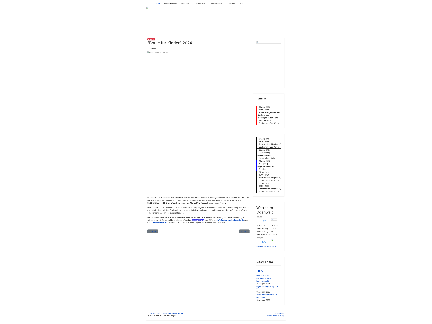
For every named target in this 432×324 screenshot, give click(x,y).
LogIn (242, 3)
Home (158, 3)
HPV (259, 271)
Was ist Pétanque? (170, 3)
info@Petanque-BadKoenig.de (173, 313)
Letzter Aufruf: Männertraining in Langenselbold (264, 278)
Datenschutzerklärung (275, 316)
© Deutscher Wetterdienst (266, 246)
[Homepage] (216, 21)
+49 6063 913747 (154, 313)
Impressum (279, 313)
